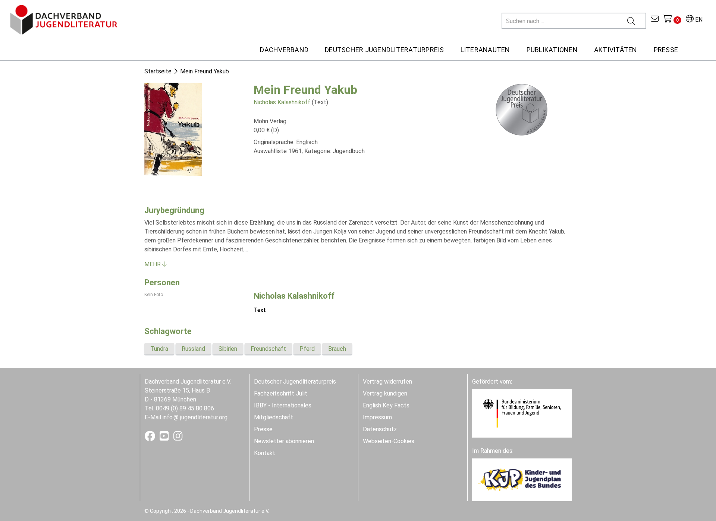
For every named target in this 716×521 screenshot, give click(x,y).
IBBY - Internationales (282, 405)
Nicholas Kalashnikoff (282, 102)
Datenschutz (380, 429)
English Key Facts (386, 405)
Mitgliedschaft (273, 417)
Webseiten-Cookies (388, 441)
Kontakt (264, 453)
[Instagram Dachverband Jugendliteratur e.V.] (178, 437)
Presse (263, 429)
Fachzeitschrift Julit (280, 393)
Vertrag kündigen (385, 393)
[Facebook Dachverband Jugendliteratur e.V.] (151, 437)
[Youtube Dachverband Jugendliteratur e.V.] (165, 437)
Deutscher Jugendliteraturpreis (295, 381)
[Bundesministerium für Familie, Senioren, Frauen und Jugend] (522, 412)
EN (698, 19)
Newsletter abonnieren (284, 441)
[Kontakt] (655, 19)
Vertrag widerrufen (387, 381)
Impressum (377, 417)
